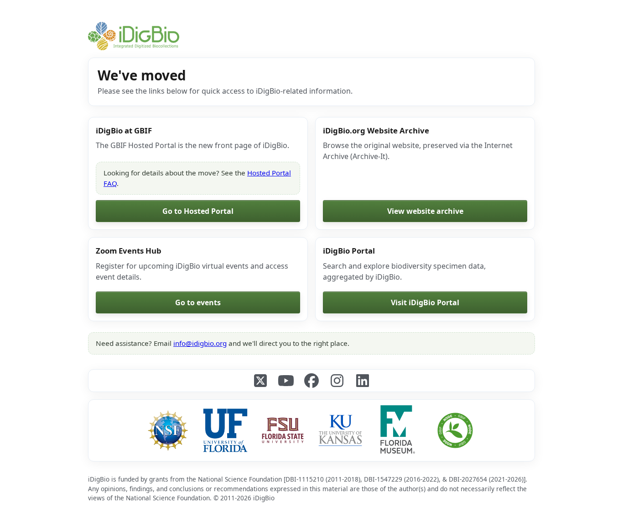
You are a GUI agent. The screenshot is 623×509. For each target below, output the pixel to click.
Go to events (198, 302)
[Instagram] (337, 380)
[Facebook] (311, 380)
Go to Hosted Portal (198, 211)
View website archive (425, 211)
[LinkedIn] (362, 380)
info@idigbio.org (200, 343)
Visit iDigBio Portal (425, 302)
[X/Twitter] (260, 380)
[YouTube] (286, 380)
